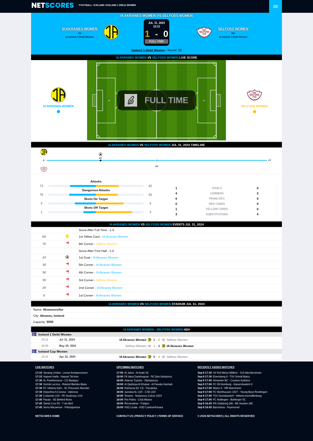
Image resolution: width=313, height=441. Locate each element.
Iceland (99, 5)
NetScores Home (47, 416)
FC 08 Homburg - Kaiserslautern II (232, 384)
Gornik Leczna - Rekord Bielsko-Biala (65, 384)
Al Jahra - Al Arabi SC (136, 372)
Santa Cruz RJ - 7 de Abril (58, 403)
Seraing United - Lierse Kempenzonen (65, 372)
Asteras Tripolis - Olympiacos (141, 380)
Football (85, 5)
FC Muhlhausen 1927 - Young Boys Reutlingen (240, 391)
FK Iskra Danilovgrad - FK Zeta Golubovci (148, 376)
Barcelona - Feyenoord (226, 407)
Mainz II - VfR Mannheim (227, 388)
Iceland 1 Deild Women (121, 5)
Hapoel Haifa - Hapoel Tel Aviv (61, 376)
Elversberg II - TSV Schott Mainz (231, 376)
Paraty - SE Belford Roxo (57, 399)
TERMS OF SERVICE (170, 416)
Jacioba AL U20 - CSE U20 (140, 391)
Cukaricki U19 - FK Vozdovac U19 (62, 395)
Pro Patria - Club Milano (138, 399)
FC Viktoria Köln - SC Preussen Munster (66, 388)
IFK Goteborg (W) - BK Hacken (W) (233, 403)
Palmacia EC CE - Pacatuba (140, 388)
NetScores (215, 416)
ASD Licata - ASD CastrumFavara (143, 407)
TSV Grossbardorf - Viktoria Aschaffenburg (237, 395)
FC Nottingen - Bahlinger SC (229, 399)
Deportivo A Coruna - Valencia (60, 391)
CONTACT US (125, 416)
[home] (53, 5)
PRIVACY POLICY (146, 416)
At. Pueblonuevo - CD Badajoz (61, 380)
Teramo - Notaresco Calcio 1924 (143, 395)
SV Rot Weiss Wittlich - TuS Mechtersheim (237, 372)
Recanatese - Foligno (136, 403)
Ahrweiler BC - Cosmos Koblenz (231, 380)
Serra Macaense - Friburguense (61, 407)
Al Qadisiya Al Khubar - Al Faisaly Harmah (148, 384)
